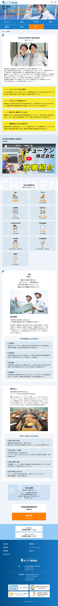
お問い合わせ (6, 554)
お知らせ (31, 551)
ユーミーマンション (34, 547)
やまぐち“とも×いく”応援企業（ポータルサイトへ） (20, 594)
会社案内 (5, 544)
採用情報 (5, 551)
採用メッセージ (7, 22)
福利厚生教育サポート (7, 26)
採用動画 (22, 22)
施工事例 (5, 547)
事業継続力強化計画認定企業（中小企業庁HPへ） (42, 587)
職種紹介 (51, 22)
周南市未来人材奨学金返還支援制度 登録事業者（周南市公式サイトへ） (42, 594)
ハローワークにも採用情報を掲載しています (29, 535)
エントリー (29, 516)
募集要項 (22, 26)
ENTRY (36, 26)
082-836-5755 (30, 578)
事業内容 (31, 544)
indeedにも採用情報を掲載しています (29, 529)
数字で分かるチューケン (36, 22)
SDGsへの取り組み (23, 587)
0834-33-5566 (30, 568)
